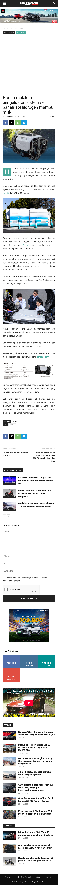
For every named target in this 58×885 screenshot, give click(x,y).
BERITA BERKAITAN (12, 470)
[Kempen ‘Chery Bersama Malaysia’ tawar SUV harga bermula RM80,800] (9, 735)
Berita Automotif (16, 28)
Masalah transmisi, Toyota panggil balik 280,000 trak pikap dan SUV (44, 456)
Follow (29, 656)
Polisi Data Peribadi (23, 877)
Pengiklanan (9, 877)
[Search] (54, 3)
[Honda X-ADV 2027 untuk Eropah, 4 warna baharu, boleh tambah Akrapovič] (9, 493)
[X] (11, 122)
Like (11, 656)
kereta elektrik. (44, 357)
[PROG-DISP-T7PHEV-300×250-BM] (29, 641)
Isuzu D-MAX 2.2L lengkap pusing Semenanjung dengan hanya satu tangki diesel (35, 761)
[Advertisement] (29, 64)
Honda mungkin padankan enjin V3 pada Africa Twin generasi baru (35, 859)
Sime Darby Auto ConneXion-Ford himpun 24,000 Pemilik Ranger (35, 799)
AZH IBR (10, 117)
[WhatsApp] (18, 122)
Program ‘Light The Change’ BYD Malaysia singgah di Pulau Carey (35, 812)
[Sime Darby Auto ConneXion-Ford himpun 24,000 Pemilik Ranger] (9, 801)
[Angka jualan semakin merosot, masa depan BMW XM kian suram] (9, 848)
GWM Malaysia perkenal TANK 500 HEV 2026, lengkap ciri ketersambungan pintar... (35, 787)
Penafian (37, 877)
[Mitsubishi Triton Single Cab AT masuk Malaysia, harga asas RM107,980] (9, 748)
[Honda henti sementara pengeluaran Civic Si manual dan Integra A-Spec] (9, 506)
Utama (5, 28)
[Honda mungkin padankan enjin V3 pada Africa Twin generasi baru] (9, 861)
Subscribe (11, 669)
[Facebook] (5, 122)
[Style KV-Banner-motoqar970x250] (29, 24)
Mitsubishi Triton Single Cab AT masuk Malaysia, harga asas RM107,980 (34, 747)
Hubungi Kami (48, 877)
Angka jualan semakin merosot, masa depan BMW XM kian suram (35, 846)
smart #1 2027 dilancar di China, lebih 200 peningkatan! (34, 773)
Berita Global (20, 32)
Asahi (15, 421)
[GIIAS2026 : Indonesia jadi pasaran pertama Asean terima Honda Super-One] (9, 480)
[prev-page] (4, 516)
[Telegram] (24, 122)
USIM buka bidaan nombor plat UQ (15, 454)
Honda (6, 193)
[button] (4, 3)
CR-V (25, 245)
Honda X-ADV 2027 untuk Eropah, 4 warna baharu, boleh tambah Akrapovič (34, 493)
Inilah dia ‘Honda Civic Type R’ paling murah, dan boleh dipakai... (35, 833)
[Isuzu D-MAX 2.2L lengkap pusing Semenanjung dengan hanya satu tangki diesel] (9, 761)
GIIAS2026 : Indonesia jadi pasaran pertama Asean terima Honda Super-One (35, 480)
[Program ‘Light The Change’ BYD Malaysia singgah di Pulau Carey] (9, 814)
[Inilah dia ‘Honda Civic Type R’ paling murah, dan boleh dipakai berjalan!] (9, 835)
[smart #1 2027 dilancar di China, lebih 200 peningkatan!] (9, 775)
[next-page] (8, 516)
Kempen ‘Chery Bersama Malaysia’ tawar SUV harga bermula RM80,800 (36, 733)
